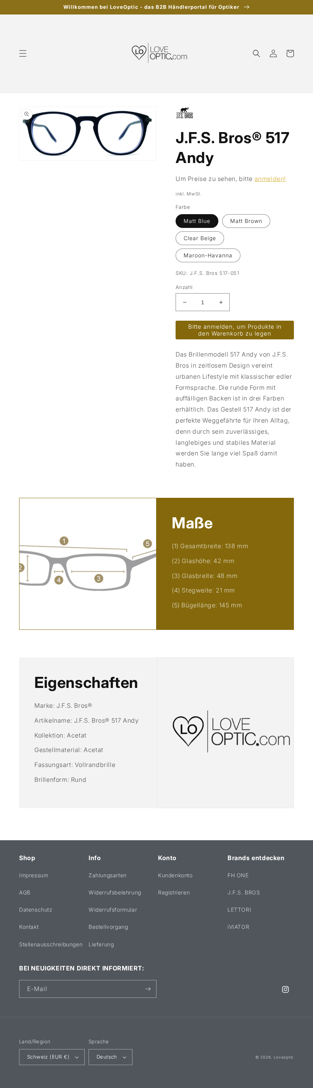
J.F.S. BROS (243, 892)
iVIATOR (238, 926)
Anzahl (184, 287)
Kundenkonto (175, 875)
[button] (23, 53)
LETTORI (239, 909)
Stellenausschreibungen (50, 944)
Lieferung (101, 944)
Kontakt (29, 926)
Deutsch (107, 1057)
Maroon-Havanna (208, 255)
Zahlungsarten (108, 875)
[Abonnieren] (147, 989)
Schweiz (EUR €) (48, 1057)
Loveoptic (284, 1057)
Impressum (33, 875)
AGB (25, 892)
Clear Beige (200, 238)
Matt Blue (197, 221)
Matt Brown (246, 221)
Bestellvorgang (108, 926)
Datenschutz (36, 909)
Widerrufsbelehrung (115, 892)
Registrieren (174, 892)
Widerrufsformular (113, 909)
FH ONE (238, 875)
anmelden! (270, 178)
